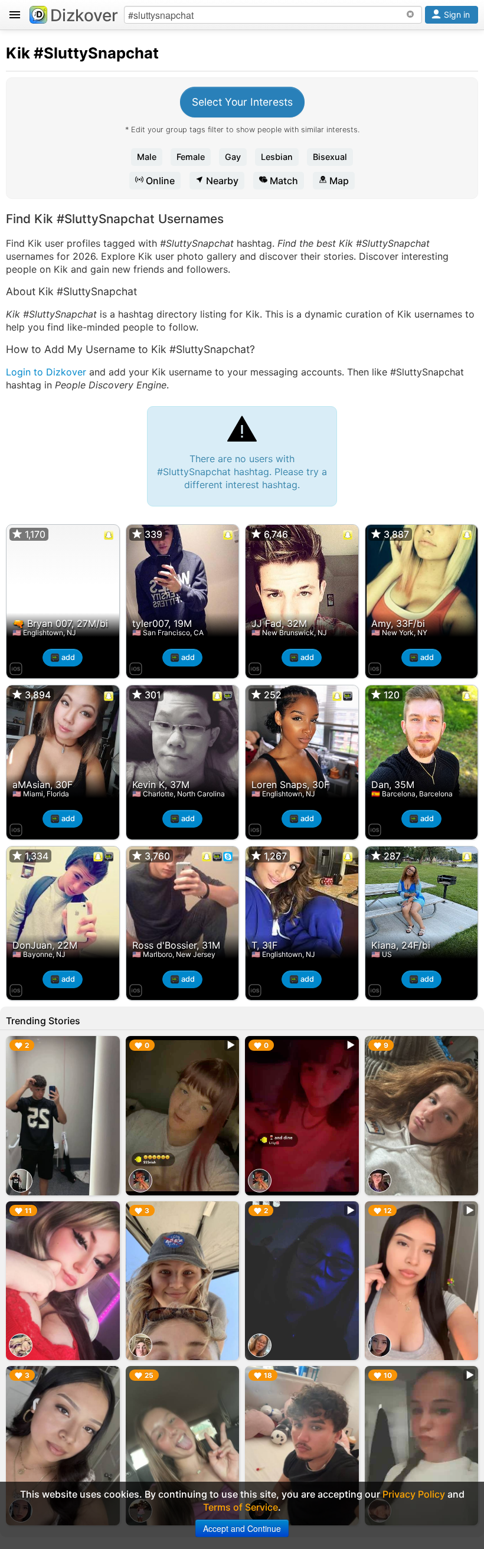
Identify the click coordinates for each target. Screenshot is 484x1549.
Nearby (221, 181)
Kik (18, 53)
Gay (233, 157)
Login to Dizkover (46, 372)
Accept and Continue (242, 1528)
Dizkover (84, 15)
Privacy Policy (413, 1494)
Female (190, 157)
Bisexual (330, 157)
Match (282, 181)
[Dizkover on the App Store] (16, 667)
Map (338, 181)
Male (146, 157)
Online (159, 181)
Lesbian (277, 157)
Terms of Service (240, 1507)
